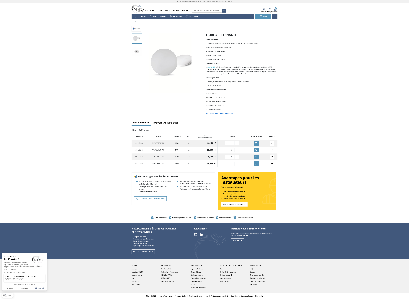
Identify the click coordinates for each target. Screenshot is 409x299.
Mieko (134, 265)
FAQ (251, 269)
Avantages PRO (166, 269)
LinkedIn (202, 234)
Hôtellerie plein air (226, 275)
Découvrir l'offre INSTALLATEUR (234, 204)
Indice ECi (194, 284)
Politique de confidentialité (219, 296)
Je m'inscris (237, 240)
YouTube (196, 234)
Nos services (197, 265)
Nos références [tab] (141, 122)
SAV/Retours (254, 284)
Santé (222, 269)
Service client (256, 265)
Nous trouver (136, 284)
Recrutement (136, 281)
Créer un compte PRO (257, 275)
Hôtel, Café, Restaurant (228, 272)
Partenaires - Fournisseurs (169, 272)
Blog (133, 278)
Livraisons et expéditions (258, 281)
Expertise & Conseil (197, 269)
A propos (135, 269)
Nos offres (166, 265)
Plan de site (259, 296)
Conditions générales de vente (198, 296)
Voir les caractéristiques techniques (219, 113)
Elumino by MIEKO (167, 281)
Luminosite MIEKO (197, 281)
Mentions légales (180, 296)
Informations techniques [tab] (165, 123)
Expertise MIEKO (137, 272)
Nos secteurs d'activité (231, 265)
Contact (252, 272)
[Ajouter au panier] (256, 143)
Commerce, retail (225, 278)
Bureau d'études (196, 272)
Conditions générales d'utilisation (242, 296)
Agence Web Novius (166, 296)
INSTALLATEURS (166, 275)
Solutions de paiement (257, 278)
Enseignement (225, 281)
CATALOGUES (165, 278)
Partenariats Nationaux (198, 278)
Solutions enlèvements (198, 287)
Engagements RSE (137, 275)
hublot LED (211, 67)
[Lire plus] (272, 143)
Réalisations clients (197, 275)
